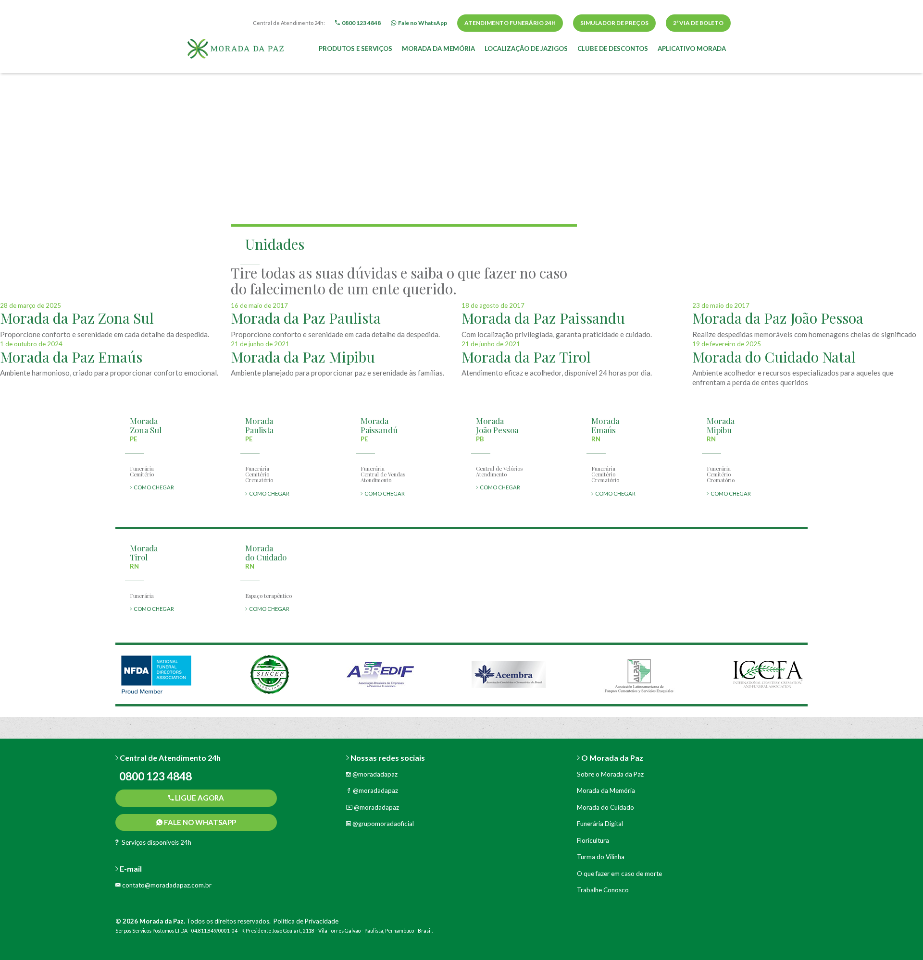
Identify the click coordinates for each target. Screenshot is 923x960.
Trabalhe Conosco (603, 890)
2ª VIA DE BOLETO (698, 22)
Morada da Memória (438, 48)
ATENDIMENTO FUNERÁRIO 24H (510, 22)
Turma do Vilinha (600, 857)
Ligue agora (199, 797)
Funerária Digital (600, 823)
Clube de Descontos (612, 48)
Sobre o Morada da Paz (610, 774)
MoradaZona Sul (146, 425)
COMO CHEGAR (153, 487)
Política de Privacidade (306, 921)
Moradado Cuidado (266, 552)
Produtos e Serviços (355, 48)
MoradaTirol (144, 552)
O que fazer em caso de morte (619, 873)
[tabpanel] (156, 674)
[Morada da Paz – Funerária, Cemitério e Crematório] (235, 47)
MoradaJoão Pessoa (497, 425)
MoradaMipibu (721, 425)
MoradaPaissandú (379, 425)
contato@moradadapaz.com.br (166, 885)
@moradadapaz (374, 774)
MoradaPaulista (259, 425)
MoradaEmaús (605, 425)
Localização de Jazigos (526, 48)
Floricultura (593, 840)
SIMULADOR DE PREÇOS (614, 22)
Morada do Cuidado (605, 807)
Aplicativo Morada (692, 48)
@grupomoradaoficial (382, 823)
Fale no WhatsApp (199, 822)
